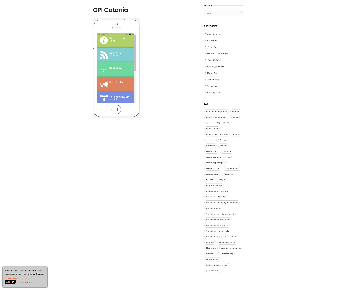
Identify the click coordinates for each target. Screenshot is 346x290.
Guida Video (212, 237)
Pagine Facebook (227, 242)
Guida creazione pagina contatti (222, 202)
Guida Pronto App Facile (217, 53)
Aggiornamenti (214, 34)
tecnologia (212, 86)
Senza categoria (214, 79)
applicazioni (212, 128)
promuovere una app (231, 248)
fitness (209, 180)
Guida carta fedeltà (215, 197)
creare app (211, 151)
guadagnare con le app (217, 191)
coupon (223, 145)
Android (235, 111)
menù (234, 237)
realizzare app (226, 254)
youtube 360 (212, 271)
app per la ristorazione (217, 134)
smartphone (212, 259)
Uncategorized (214, 92)
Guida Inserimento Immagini (220, 214)
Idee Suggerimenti (215, 66)
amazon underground (216, 111)
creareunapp (212, 174)
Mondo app (212, 73)
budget (236, 134)
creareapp (227, 151)
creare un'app (212, 168)
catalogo (210, 140)
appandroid (220, 117)
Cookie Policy (25, 282)
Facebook (228, 174)
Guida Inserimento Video (218, 219)
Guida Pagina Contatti (217, 225)
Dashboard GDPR (12, 278)
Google (221, 180)
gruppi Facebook (214, 185)
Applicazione (223, 123)
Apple (209, 123)
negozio (210, 242)
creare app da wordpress (218, 157)
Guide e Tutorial (214, 60)
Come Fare (212, 40)
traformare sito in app (217, 265)
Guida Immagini (214, 208)
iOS (224, 237)
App (208, 117)
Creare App (212, 47)
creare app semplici (215, 163)
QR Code (210, 254)
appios (234, 117)
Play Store (211, 248)
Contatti (210, 145)
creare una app (232, 168)
